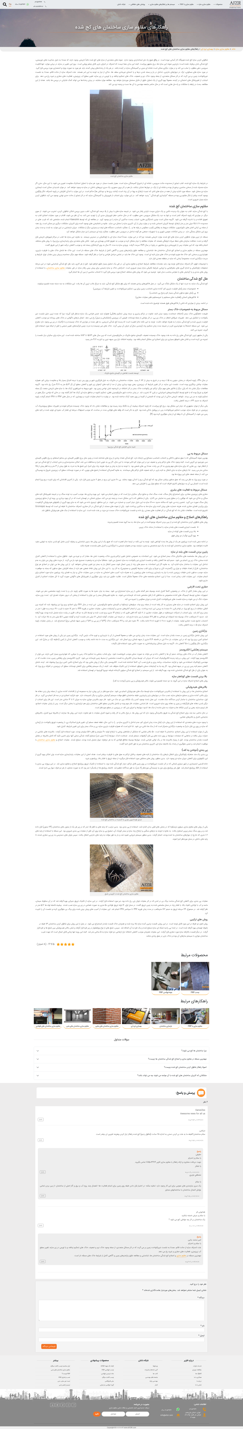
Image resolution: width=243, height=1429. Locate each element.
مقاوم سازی (181, 1255)
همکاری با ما (197, 1377)
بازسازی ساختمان (165, 1026)
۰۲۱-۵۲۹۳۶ (39, 2)
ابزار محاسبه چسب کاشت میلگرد (60, 1366)
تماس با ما (198, 1385)
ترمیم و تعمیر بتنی (64, 1385)
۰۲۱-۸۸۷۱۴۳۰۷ (38, 6)
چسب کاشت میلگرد (108, 1377)
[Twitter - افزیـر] (62, 1405)
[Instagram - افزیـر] (68, 1405)
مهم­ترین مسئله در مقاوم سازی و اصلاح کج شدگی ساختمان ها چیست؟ (177, 1059)
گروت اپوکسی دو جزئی (107, 1385)
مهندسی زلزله (154, 1381)
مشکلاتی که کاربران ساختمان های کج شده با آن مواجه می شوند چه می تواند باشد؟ (172, 1075)
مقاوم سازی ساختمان (56, 268)
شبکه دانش (121, 4)
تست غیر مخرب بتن (64, 1381)
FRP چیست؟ (66, 1373)
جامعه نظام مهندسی (151, 1377)
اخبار (156, 1385)
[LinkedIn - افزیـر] (57, 1405)
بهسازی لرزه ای (207, 49)
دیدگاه (201, 1297)
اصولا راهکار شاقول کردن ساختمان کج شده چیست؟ (185, 1067)
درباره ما (199, 1381)
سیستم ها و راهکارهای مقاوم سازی (162, 4)
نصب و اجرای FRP (64, 1377)
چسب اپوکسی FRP (108, 1370)
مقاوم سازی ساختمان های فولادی (48, 1026)
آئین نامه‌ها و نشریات (151, 1370)
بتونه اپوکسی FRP (165, 992)
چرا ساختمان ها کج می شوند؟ (194, 1051)
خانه (233, 49)
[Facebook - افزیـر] (74, 1405)
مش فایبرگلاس (109, 1381)
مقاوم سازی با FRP (187, 4)
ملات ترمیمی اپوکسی (107, 1373)
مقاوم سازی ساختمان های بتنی (77, 1026)
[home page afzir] (235, 4)
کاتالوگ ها (198, 1373)
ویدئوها (155, 1366)
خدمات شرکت (197, 1366)
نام (202, 1326)
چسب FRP (195, 992)
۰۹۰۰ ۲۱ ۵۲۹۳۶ (20, 4)
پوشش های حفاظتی (137, 4)
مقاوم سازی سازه (204, 4)
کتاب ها (155, 1373)
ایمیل (201, 1335)
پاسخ (40, 1119)
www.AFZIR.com (130, 1427)
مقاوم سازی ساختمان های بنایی (106, 1026)
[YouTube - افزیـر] (52, 1405)
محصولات (218, 4)
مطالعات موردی (196, 1370)
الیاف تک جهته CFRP (107, 1366)
